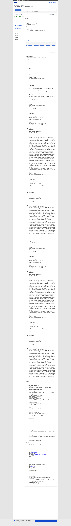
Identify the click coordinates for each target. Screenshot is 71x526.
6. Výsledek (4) (17, 39)
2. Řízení (16, 35)
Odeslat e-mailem (18, 28)
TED (14, 14)
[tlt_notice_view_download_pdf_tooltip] (26, 45)
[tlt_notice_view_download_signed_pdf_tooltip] (28, 40)
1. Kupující (16, 33)
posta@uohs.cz (33, 466)
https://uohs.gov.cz (36, 468)
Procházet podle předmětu (44, 11)
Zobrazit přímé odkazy (19, 25)
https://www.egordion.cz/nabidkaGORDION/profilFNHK (39, 454)
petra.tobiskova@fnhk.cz (32, 29)
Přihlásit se (50, 2)
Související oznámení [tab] (17, 20)
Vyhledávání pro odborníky (38, 11)
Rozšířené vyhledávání (31, 11)
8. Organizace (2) (17, 41)
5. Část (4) (16, 37)
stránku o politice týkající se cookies (20, 521)
